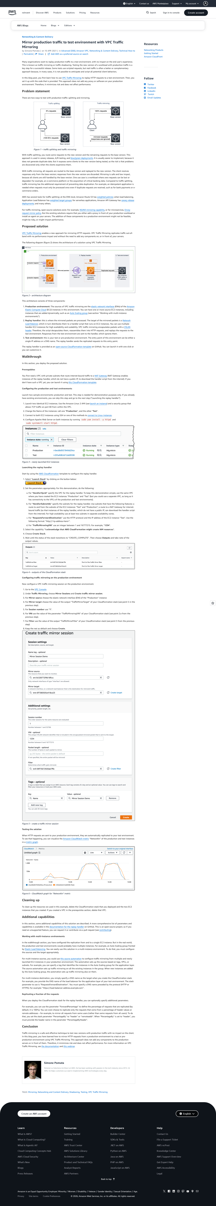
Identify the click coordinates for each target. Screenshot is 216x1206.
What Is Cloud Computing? (31, 1139)
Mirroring (32, 1092)
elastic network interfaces (102, 306)
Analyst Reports (72, 1167)
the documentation (50, 1046)
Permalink (28, 54)
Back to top (106, 1179)
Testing (84, 1092)
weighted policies (105, 197)
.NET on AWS (117, 1145)
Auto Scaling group (79, 313)
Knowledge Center (166, 1150)
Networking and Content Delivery (53, 1092)
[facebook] (169, 1191)
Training (68, 1139)
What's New (24, 1162)
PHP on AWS (117, 1162)
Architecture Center (74, 1156)
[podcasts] (192, 1191)
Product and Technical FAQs (78, 1162)
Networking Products (153, 50)
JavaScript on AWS (120, 1167)
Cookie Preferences (51, 1196)
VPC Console (40, 589)
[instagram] (178, 1191)
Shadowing (74, 1092)
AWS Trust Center (73, 1145)
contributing (105, 930)
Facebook (151, 87)
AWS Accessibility (166, 1167)
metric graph (32, 842)
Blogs (21, 1167)
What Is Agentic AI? (27, 1145)
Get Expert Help (165, 1162)
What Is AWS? (25, 1133)
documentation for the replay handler (67, 926)
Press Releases (25, 1173)
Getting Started (151, 53)
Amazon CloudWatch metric (76, 838)
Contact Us (162, 1133)
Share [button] (40, 54)
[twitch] (183, 1191)
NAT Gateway (101, 375)
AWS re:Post (163, 1145)
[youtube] (188, 1191)
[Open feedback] (212, 603)
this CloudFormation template (82, 382)
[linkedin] (174, 1191)
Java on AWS (117, 1156)
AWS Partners (71, 1173)
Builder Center (117, 1133)
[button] (42, 12)
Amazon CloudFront (153, 56)
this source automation (71, 958)
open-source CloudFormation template (73, 346)
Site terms (33, 1196)
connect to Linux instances (100, 415)
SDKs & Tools (117, 1139)
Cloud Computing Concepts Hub (34, 1150)
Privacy (21, 1196)
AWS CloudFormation (49, 473)
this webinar (69, 1046)
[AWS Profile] (205, 3)
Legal (159, 1173)
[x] (164, 1191)
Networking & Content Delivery (37, 36)
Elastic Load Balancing (35, 949)
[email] (197, 1191)
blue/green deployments (82, 158)
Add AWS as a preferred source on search (69, 54)
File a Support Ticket (167, 1139)
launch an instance (98, 403)
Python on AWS (118, 1150)
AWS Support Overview (169, 1156)
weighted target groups (61, 200)
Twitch (150, 94)
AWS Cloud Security (28, 1156)
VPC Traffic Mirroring (71, 77)
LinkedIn (150, 91)
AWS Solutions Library (75, 1150)
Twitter (150, 84)
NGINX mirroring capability (92, 210)
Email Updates (153, 97)
